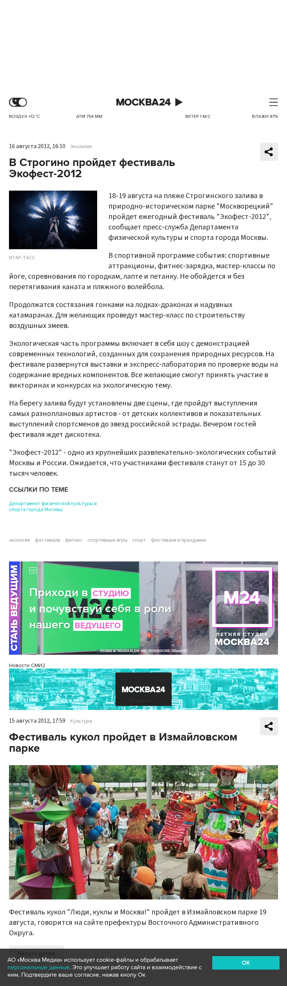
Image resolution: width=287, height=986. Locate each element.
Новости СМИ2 (27, 665)
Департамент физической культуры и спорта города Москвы (53, 506)
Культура (81, 721)
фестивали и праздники (178, 540)
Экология (81, 146)
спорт (139, 540)
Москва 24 (143, 102)
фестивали (47, 540)
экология (19, 540)
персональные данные (38, 967)
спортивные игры (107, 540)
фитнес (74, 540)
